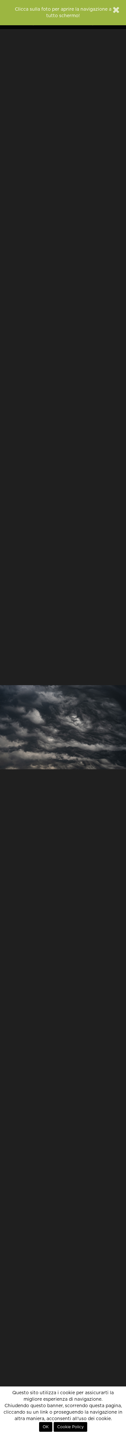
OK (46, 1427)
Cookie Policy (70, 1427)
